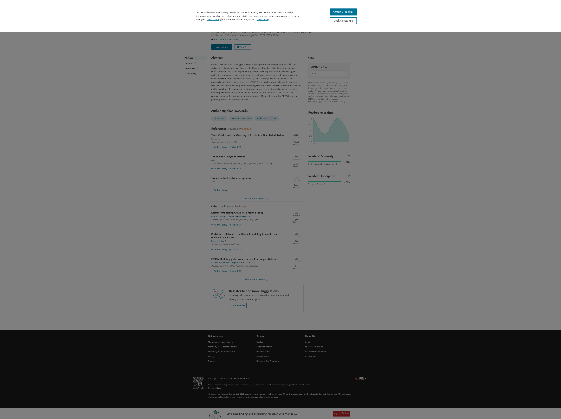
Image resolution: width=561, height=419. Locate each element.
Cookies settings (343, 20)
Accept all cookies (343, 12)
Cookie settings (214, 20)
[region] (280, 16)
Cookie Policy (263, 20)
